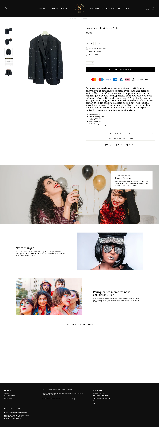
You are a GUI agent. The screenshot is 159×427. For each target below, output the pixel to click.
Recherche (7, 390)
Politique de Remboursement (101, 398)
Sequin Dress (8, 398)
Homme (64, 8)
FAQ (94, 403)
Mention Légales (97, 390)
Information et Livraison (120, 133)
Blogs (94, 401)
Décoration (123, 8)
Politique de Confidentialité (101, 395)
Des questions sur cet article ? (120, 138)
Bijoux (109, 8)
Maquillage (95, 8)
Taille (98, 40)
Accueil (42, 8)
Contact (6, 393)
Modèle (89, 40)
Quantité (90, 59)
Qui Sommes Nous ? (10, 395)
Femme (53, 8)
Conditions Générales (99, 393)
